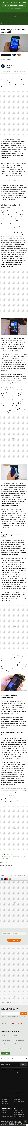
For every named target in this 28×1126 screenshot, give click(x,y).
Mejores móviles (15, 1002)
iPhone (3, 1046)
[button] (10, 65)
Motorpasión (17, 1090)
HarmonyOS (11, 22)
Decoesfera (4, 1101)
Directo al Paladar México (7, 1116)
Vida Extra (16, 1074)
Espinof (16, 1083)
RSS (19, 1023)
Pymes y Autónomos (19, 1101)
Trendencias (4, 1099)
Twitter (15, 55)
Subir (22, 1064)
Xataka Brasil (4, 1112)
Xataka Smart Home (6, 1078)
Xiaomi (3, 1038)
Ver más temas (5, 1053)
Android (3, 1043)
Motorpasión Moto (18, 1092)
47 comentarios (6, 55)
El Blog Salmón (17, 1099)
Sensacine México (18, 1112)
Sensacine (16, 1081)
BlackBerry (20, 875)
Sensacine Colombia (19, 1114)
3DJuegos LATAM (18, 1110)
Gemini (22, 22)
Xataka (3, 1072)
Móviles (4, 22)
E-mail (20, 55)
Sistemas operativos (11, 875)
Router (17, 22)
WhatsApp (17, 1046)
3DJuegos (16, 1072)
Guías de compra (6, 1040)
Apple (15, 1035)
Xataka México (5, 1110)
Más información (22, 1124)
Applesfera (4, 1076)
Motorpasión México (19, 1116)
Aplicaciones (17, 1038)
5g (15, 1043)
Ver (15, 940)
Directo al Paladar (6, 1090)
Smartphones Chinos (7, 1048)
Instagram (16, 1023)
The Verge (9, 855)
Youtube (13, 1023)
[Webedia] (5, 1065)
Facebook (13, 55)
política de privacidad (20, 1016)
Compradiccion (5, 1103)
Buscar (26, 1059)
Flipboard (18, 55)
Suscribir (23, 1013)
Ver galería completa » (7, 862)
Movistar (4, 1035)
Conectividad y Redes (19, 1048)
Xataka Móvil (4, 1074)
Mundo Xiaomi (5, 1080)
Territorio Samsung (19, 1040)
